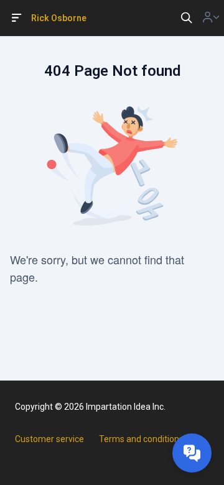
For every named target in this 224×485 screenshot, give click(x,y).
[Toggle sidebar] (17, 18)
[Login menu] (211, 18)
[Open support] (192, 453)
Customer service (49, 439)
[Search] (186, 18)
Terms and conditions (141, 439)
